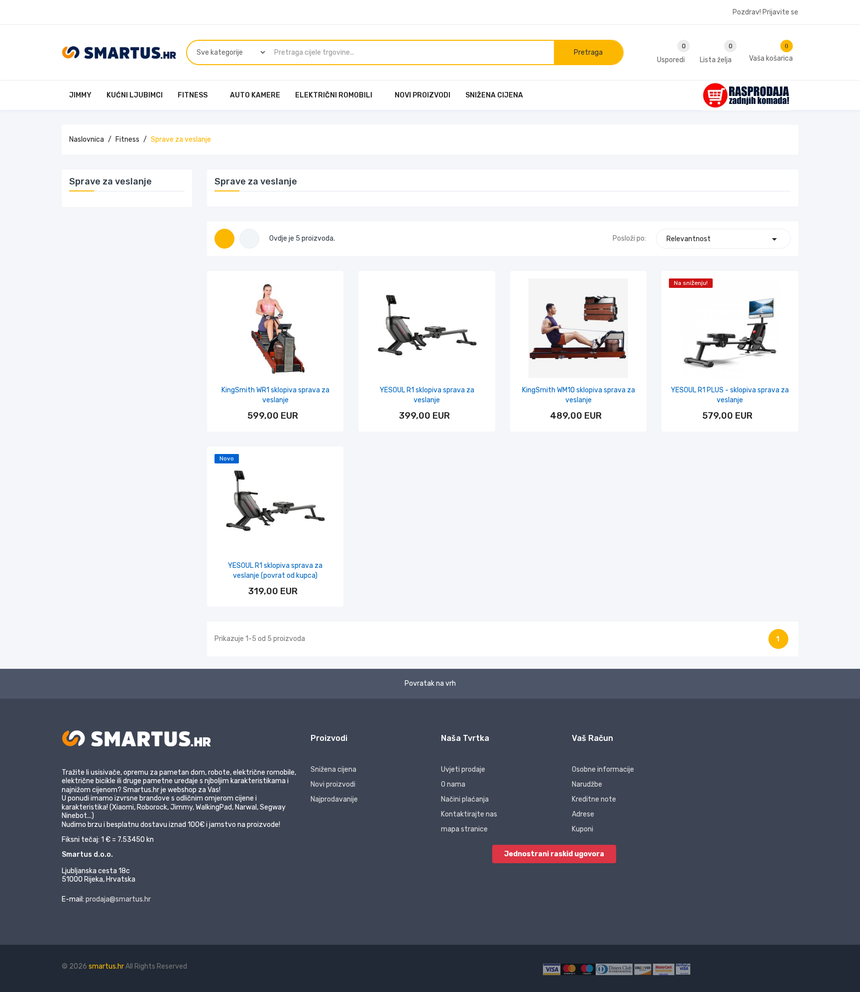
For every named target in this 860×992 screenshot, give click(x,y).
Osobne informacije (603, 769)
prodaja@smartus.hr (118, 899)
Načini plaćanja (465, 799)
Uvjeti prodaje (463, 769)
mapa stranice (464, 829)
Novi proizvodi (333, 784)
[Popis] (249, 239)
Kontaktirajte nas (469, 814)
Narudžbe (587, 784)
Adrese (583, 814)
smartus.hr (107, 966)
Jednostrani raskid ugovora (554, 854)
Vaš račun (592, 738)
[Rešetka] (224, 239)
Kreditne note (594, 799)
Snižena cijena (333, 769)
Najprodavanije (334, 799)
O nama (453, 784)
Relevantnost (723, 239)
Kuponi (582, 829)
